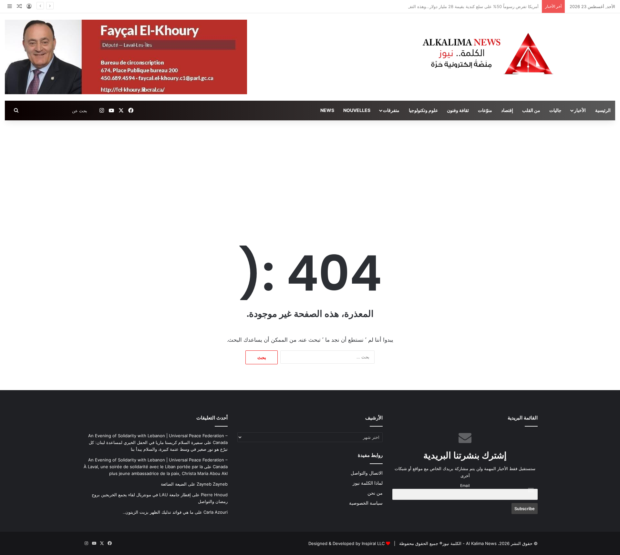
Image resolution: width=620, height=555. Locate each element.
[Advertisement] (310, 175)
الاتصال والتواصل (367, 473)
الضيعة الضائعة (174, 484)
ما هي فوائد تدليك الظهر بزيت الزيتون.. (158, 512)
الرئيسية (603, 110)
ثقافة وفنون (458, 110)
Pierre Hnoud (214, 494)
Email (465, 485)
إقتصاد (507, 110)
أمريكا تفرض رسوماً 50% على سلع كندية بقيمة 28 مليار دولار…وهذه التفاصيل (469, 6)
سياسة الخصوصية (366, 503)
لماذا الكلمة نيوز (368, 483)
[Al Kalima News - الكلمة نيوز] (516, 53)
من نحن (375, 493)
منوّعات (485, 110)
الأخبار (580, 110)
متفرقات (391, 110)
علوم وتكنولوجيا (423, 110)
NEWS (327, 110)
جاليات (555, 110)
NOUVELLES (356, 110)
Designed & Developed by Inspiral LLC (346, 543)
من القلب (531, 110)
